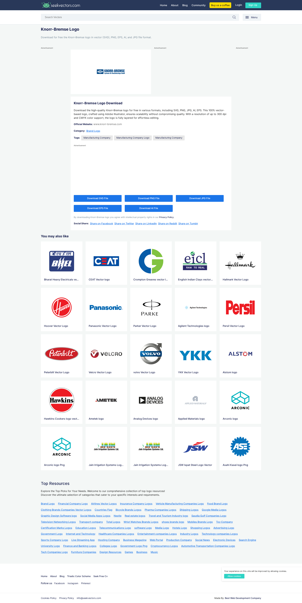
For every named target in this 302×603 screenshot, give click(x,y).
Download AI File (148, 208)
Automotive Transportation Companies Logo (208, 545)
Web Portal (156, 540)
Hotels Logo (179, 527)
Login (238, 4)
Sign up (253, 5)
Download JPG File (199, 198)
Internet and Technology (80, 533)
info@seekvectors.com (89, 598)
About (174, 5)
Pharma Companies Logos (160, 509)
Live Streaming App (83, 540)
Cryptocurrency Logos (164, 545)
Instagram (73, 583)
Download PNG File (148, 198)
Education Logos (86, 527)
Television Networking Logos (58, 521)
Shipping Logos (189, 509)
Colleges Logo (108, 545)
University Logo (50, 545)
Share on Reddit (167, 223)
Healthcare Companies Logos (116, 533)
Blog (185, 5)
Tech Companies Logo (54, 552)
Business (141, 552)
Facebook (59, 583)
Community (199, 5)
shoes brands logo (173, 521)
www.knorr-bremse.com (107, 124)
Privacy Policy (66, 598)
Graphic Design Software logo (59, 515)
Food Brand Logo (217, 503)
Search (236, 18)
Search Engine (247, 540)
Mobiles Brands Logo (200, 521)
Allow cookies (234, 576)
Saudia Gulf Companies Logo (208, 515)
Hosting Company (109, 540)
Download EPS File (97, 208)
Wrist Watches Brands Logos (141, 521)
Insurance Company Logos (136, 503)
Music (154, 552)
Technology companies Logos (220, 533)
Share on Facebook (101, 223)
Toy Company (224, 521)
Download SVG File (97, 198)
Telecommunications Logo (115, 527)
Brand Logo (93, 130)
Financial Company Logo (73, 503)
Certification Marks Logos (56, 527)
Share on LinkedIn (146, 223)
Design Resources (110, 552)
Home (163, 5)
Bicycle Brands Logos (128, 509)
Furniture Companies (83, 552)
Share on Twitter (124, 223)
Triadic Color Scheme (79, 576)
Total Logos (113, 521)
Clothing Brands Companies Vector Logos (66, 509)
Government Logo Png (133, 545)
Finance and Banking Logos (79, 545)
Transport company (91, 521)
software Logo (143, 527)
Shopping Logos (200, 527)
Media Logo (162, 527)
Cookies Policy (48, 598)
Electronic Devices (224, 540)
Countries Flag (103, 509)
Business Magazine (134, 540)
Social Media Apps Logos (95, 515)
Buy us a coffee (220, 5)
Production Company (179, 540)
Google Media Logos (214, 509)
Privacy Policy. (166, 217)
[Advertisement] (53, 97)
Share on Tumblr (188, 223)
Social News (202, 540)
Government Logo (52, 533)
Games (129, 552)
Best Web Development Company (243, 598)
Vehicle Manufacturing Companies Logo (180, 503)
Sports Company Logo (54, 540)
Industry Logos (189, 533)
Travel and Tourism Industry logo (168, 515)
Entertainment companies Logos (157, 533)
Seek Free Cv (100, 576)
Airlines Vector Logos (104, 503)
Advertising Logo (223, 527)
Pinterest (85, 583)
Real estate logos (135, 515)
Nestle (117, 515)
